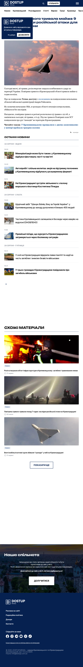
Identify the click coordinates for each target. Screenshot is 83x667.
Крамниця (71, 11)
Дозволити (23, 35)
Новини (7, 11)
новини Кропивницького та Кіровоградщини (45, 650)
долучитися (41, 581)
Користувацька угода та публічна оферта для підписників (22, 643)
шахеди (75, 132)
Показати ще (41, 465)
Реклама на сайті (13, 611)
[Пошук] (43, 3)
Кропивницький (19, 11)
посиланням (44, 99)
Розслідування (35, 11)
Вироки (54, 11)
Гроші (62, 11)
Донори (9, 619)
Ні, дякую (11, 35)
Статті (46, 11)
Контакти (9, 624)
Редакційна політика (14, 615)
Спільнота (54, 3)
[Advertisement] (41, 305)
